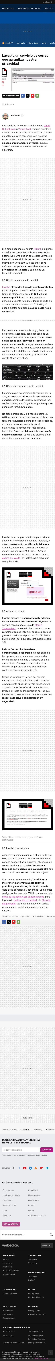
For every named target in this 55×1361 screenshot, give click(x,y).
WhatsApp (7, 1215)
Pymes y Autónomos (36, 1314)
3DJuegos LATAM (35, 1331)
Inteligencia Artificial (37, 1215)
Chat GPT (26, 1130)
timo (5, 1210)
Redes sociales (9, 1205)
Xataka (5, 1259)
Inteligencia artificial (11, 1195)
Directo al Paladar (10, 1293)
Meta (44, 43)
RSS (36, 1167)
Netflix (31, 1210)
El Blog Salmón (34, 1310)
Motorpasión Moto (36, 1297)
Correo (15, 916)
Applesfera (7, 1267)
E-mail (37, 96)
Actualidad (33, 1190)
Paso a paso (8, 1190)
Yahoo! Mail (24, 129)
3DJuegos (32, 1259)
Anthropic (21, 43)
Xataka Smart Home (11, 1270)
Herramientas (34, 1195)
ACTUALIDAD (8, 8)
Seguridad (25, 916)
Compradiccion (9, 1318)
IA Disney (38, 1130)
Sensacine (32, 1276)
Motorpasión (33, 1293)
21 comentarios (12, 96)
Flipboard (32, 96)
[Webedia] (48, 2)
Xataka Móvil (8, 1263)
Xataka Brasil (8, 1335)
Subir (45, 1245)
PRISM (37, 249)
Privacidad (39, 916)
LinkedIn (47, 1167)
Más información (41, 1358)
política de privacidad (25, 900)
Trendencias (8, 1310)
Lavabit (6, 287)
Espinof (31, 1280)
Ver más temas (11, 1224)
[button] (17, 115)
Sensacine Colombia (36, 1339)
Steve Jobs (33, 43)
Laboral (31, 1205)
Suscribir (46, 1150)
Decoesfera (8, 1314)
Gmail (47, 125)
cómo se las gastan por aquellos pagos (23, 896)
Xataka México (9, 1331)
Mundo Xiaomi (9, 1274)
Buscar (51, 1234)
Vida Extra (32, 1263)
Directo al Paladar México (13, 1343)
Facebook (23, 96)
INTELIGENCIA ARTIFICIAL (29, 8)
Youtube (25, 1167)
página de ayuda (11, 558)
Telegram (30, 1167)
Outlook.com (9, 129)
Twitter (28, 96)
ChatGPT (9, 43)
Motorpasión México (36, 1343)
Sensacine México (35, 1335)
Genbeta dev (34, 1200)
